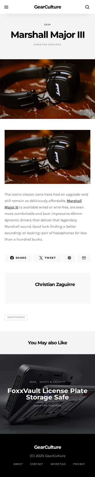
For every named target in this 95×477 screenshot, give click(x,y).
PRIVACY (79, 464)
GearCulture (47, 7)
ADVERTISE (58, 464)
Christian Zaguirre (47, 44)
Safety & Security (52, 382)
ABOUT (18, 464)
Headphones (16, 317)
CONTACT (36, 464)
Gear (47, 24)
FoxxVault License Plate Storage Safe (47, 394)
